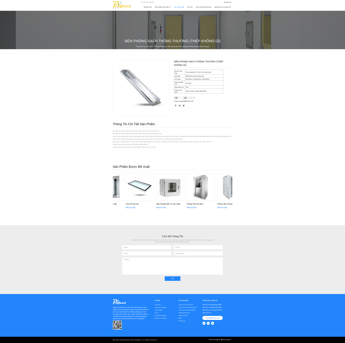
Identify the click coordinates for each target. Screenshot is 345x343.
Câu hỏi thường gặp (203, 7)
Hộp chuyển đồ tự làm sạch (155, 204)
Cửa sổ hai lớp (119, 204)
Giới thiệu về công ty (163, 7)
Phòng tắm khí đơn (182, 204)
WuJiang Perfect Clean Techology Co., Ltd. (132, 340)
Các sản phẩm (179, 7)
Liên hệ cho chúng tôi (161, 318)
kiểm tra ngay (117, 207)
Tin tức (190, 7)
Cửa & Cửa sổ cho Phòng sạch (187, 307)
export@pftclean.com (212, 318)
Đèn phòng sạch (173, 46)
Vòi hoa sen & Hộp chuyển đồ (187, 310)
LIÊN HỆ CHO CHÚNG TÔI (222, 7)
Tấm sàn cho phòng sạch (186, 304)
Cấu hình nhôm (183, 315)
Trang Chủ (148, 7)
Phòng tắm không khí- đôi (215, 204)
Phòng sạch (182, 321)
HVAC (180, 318)
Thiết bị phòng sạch (160, 46)
